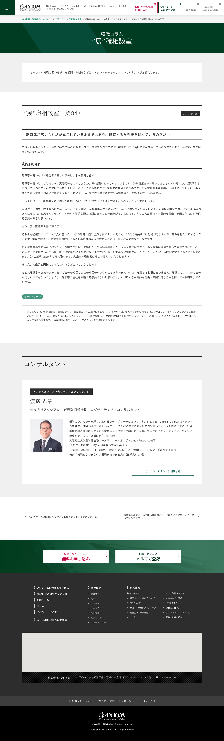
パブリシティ (97, 617)
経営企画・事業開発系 (140, 612)
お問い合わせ (128, 701)
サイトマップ (146, 701)
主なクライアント (99, 608)
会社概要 (95, 593)
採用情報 (95, 612)
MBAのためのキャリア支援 (52, 593)
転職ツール (43, 599)
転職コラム (60, 19)
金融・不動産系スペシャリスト (144, 607)
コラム (40, 606)
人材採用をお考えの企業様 (52, 619)
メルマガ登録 (148, 556)
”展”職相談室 (75, 19)
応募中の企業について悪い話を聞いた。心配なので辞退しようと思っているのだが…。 (159, 517)
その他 (133, 617)
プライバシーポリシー (107, 701)
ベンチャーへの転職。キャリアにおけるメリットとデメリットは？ (64, 516)
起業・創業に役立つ (175, 617)
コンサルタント (137, 602)
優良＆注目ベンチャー (176, 607)
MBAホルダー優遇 (174, 598)
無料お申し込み (76, 556)
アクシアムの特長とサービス (53, 587)
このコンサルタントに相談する (162, 471)
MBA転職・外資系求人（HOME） (37, 19)
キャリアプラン (32, 296)
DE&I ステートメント (82, 701)
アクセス (95, 603)
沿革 (93, 598)
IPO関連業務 (171, 602)
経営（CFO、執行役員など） (143, 598)
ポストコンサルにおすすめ (178, 612)
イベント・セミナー (48, 612)
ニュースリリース (99, 622)
